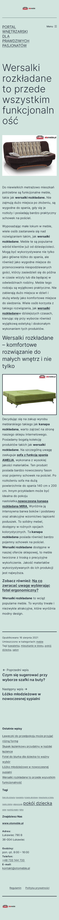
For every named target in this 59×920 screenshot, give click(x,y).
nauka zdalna (7, 804)
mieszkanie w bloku (32, 645)
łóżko (21, 810)
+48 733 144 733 (13, 860)
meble (39, 641)
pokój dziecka (37, 803)
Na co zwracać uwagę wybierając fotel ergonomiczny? (26, 585)
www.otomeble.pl (12, 823)
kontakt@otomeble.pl (16, 868)
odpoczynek (18, 804)
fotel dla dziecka (8, 797)
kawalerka (14, 645)
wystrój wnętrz (13, 810)
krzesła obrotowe (31, 797)
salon (16, 649)
